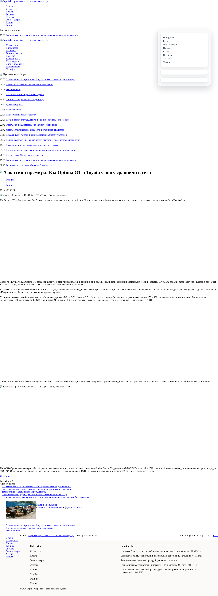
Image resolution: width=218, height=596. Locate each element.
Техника (10, 14)
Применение (12, 45)
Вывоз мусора (13, 58)
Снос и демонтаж (15, 64)
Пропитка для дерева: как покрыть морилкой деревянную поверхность (42, 150)
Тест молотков (13, 89)
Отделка (10, 17)
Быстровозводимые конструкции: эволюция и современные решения (41, 35)
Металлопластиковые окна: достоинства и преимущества (35, 130)
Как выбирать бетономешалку (21, 114)
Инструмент (12, 9)
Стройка (10, 6)
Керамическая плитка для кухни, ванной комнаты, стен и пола (37, 119)
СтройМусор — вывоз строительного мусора (51, 535)
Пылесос (10, 56)
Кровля (9, 11)
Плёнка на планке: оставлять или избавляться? (29, 84)
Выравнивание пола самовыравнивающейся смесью (32, 145)
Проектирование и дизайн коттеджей (25, 94)
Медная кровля (13, 109)
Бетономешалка (14, 53)
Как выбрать (12, 61)
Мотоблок (11, 50)
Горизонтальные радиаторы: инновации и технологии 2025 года (34, 494)
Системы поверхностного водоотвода (25, 99)
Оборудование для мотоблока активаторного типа (31, 125)
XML (215, 535)
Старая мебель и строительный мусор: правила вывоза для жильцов (40, 79)
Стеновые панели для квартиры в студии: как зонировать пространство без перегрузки (46, 497)
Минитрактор (13, 66)
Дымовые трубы (14, 104)
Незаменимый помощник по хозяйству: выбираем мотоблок (36, 135)
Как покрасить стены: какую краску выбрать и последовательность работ (43, 140)
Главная (10, 179)
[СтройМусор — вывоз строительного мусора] (24, 1)
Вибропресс (12, 48)
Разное (9, 25)
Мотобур (10, 69)
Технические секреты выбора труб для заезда (29, 165)
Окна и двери (13, 19)
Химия (9, 22)
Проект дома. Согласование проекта (24, 155)
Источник (5, 476)
